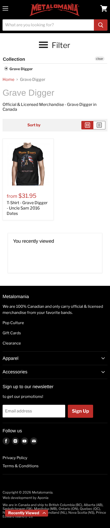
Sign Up (80, 411)
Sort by (33, 125)
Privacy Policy (15, 458)
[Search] (100, 25)
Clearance (12, 343)
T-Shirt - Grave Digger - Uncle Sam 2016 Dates (27, 208)
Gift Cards (12, 333)
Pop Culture (13, 323)
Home (8, 79)
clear (99, 58)
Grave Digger (21, 69)
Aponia (42, 498)
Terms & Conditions (21, 466)
